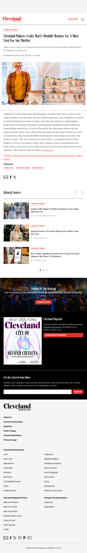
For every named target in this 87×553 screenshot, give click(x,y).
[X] (14, 537)
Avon (6, 454)
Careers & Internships (13, 422)
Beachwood (9, 463)
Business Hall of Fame (13, 516)
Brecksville (8, 468)
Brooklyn (7, 472)
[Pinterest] (24, 537)
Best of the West (10, 511)
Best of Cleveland (11, 502)
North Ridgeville (51, 472)
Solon (46, 481)
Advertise (8, 426)
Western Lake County (53, 490)
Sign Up (78, 392)
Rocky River (49, 477)
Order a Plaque (10, 431)
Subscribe (73, 19)
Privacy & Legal (10, 440)
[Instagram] (19, 537)
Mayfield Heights (51, 459)
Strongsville (49, 486)
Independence (10, 490)
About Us (8, 417)
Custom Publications (12, 435)
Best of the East (10, 507)
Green (6, 486)
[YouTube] (29, 537)
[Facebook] (10, 537)
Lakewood (48, 454)
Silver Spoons (9, 525)
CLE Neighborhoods (12, 481)
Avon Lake (8, 459)
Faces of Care (9, 520)
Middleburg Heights (52, 463)
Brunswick (8, 477)
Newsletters (49, 507)
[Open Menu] (82, 19)
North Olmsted (50, 468)
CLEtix (6, 529)
